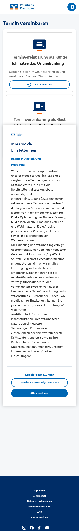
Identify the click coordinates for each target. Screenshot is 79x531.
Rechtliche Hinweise (39, 506)
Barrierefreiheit (39, 517)
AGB (39, 512)
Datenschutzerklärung (26, 158)
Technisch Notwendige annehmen (39, 382)
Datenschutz (39, 495)
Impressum (39, 490)
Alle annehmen (39, 393)
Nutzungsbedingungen (39, 501)
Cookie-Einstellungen (39, 374)
